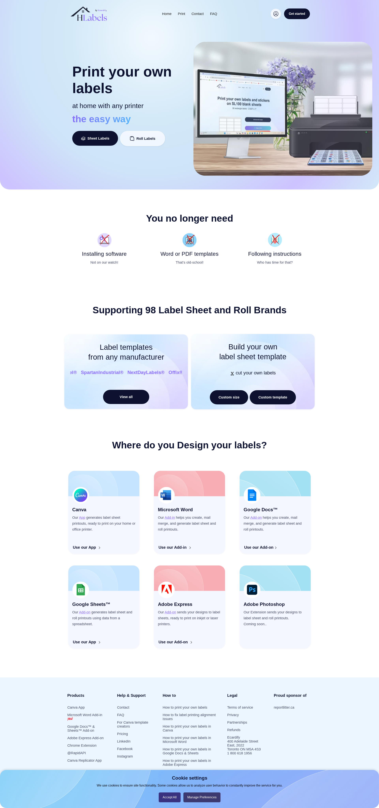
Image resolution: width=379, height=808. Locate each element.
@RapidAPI (76, 753)
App (82, 518)
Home (167, 14)
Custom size (229, 397)
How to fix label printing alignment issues (189, 717)
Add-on (256, 518)
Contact (197, 14)
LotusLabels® (107, 372)
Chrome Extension (82, 745)
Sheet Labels (97, 138)
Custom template (272, 397)
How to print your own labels (185, 707)
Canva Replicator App (84, 760)
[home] (89, 13)
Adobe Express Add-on (85, 738)
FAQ (213, 14)
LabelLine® (140, 372)
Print (181, 14)
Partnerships (237, 722)
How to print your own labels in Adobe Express (187, 763)
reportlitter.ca (284, 707)
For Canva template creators (132, 724)
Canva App (76, 707)
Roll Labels (145, 139)
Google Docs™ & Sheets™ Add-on (81, 728)
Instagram (125, 756)
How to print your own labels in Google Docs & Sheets (187, 751)
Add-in (170, 518)
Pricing (122, 734)
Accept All (170, 797)
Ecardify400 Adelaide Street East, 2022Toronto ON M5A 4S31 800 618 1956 (244, 745)
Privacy (233, 715)
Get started (297, 13)
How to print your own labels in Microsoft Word (187, 740)
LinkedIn (123, 741)
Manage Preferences (202, 797)
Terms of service (240, 707)
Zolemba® (76, 372)
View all (126, 397)
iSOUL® (166, 372)
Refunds (233, 730)
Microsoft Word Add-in (84, 715)
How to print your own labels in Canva (187, 728)
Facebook (125, 749)
